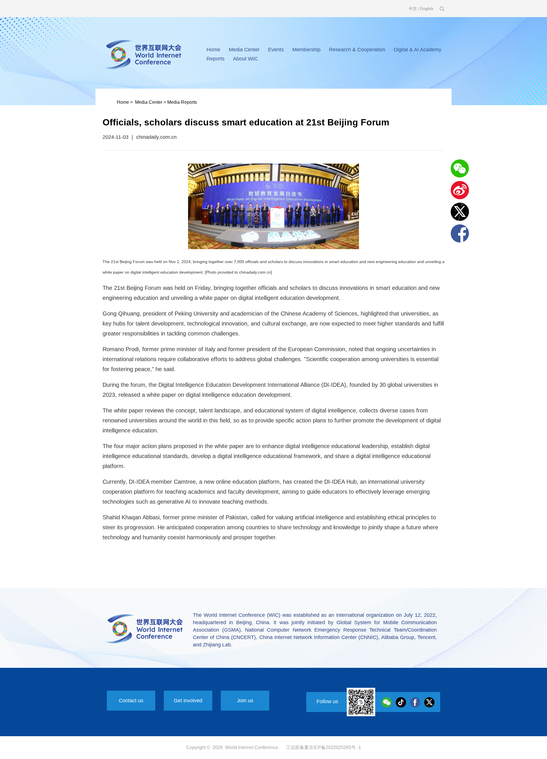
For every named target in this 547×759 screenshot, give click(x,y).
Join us (245, 700)
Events (276, 49)
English (426, 8)
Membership (306, 49)
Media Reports (182, 102)
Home (213, 49)
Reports (215, 59)
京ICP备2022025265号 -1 (335, 747)
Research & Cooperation (357, 49)
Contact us (131, 700)
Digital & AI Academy (417, 49)
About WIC (245, 59)
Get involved (188, 700)
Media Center (244, 49)
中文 (413, 8)
